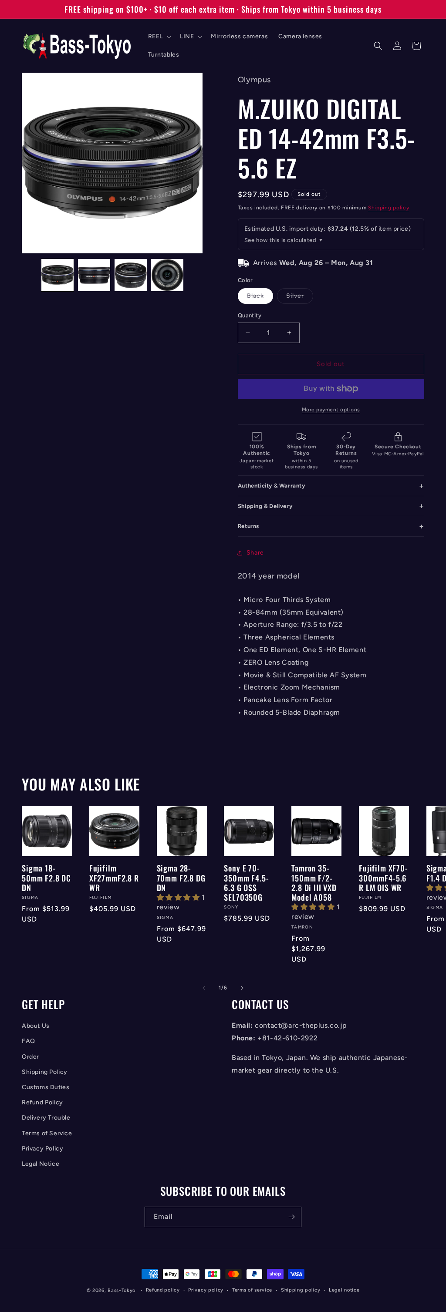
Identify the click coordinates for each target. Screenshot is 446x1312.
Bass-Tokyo (121, 1290)
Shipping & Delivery (265, 506)
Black (260, 298)
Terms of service (252, 1290)
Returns (248, 526)
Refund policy (163, 1290)
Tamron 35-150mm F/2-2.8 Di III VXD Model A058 (314, 882)
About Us (36, 1025)
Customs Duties (45, 1087)
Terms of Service (47, 1133)
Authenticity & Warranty (271, 485)
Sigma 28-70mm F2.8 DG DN (181, 877)
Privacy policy (205, 1290)
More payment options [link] (331, 410)
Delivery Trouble (46, 1117)
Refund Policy (42, 1102)
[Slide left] (203, 988)
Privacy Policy (42, 1148)
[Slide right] (242, 988)
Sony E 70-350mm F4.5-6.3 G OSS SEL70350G (246, 882)
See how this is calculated (280, 240)
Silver (299, 298)
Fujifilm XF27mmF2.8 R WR (114, 877)
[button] (159, 36)
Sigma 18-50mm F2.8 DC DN (46, 877)
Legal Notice (40, 1163)
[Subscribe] (291, 1217)
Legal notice (344, 1290)
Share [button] (255, 552)
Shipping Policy (45, 1072)
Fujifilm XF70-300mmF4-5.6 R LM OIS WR (383, 877)
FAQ (28, 1041)
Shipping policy (388, 208)
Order (30, 1056)
